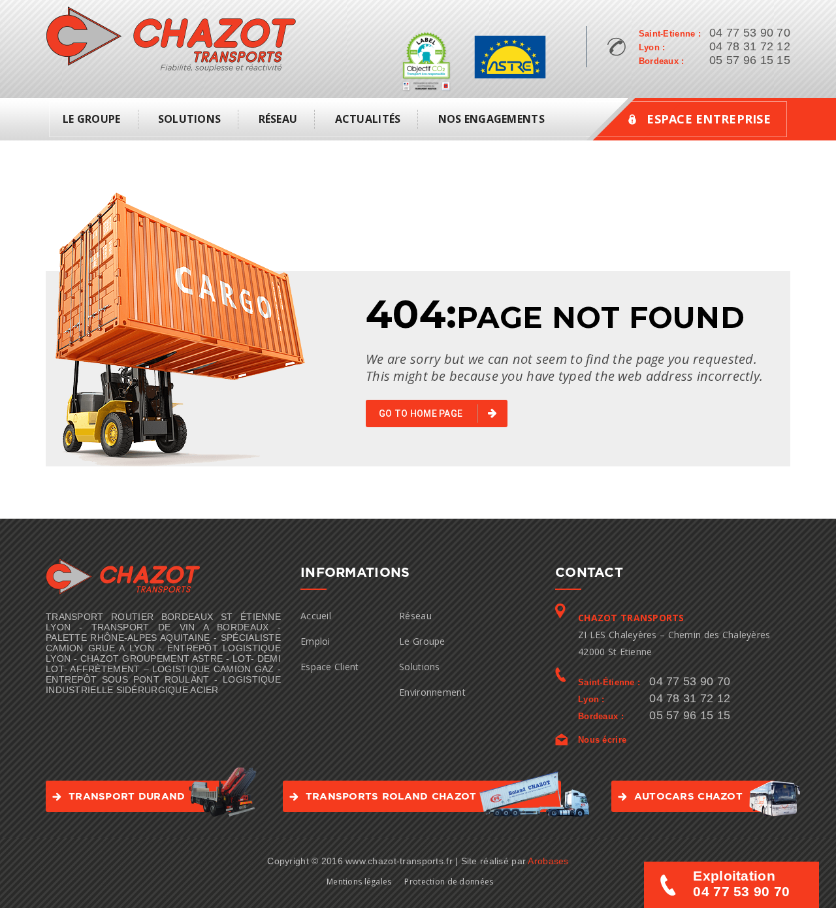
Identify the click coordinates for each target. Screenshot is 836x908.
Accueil (315, 615)
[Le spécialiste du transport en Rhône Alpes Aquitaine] (171, 38)
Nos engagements (491, 119)
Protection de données (448, 881)
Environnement (432, 692)
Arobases (548, 861)
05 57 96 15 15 (749, 60)
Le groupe (92, 119)
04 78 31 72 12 (749, 46)
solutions (419, 666)
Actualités (368, 119)
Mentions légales (359, 881)
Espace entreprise (709, 119)
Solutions (189, 119)
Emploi (315, 641)
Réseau (278, 119)
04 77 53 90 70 (749, 32)
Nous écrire (602, 740)
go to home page (421, 413)
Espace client (329, 666)
